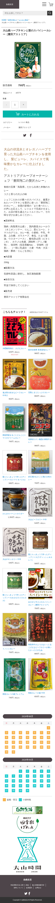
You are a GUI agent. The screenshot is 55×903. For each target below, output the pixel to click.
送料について (18, 888)
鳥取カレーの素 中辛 (36, 693)
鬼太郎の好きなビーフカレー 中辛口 (15, 394)
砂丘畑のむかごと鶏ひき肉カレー (40, 478)
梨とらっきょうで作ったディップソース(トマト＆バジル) (14, 478)
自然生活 (9, 4)
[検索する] (49, 13)
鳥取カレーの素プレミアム (13, 694)
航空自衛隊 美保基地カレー (39, 350)
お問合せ (38, 888)
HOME (4, 20)
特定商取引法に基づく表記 (20, 885)
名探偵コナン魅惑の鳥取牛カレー (40, 440)
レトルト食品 (23, 20)
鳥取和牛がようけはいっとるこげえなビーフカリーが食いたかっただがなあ (40, 647)
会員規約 (29, 888)
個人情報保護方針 (38, 885)
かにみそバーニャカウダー (13, 514)
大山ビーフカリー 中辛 (37, 519)
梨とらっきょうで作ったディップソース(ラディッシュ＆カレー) (40, 557)
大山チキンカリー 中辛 (12, 559)
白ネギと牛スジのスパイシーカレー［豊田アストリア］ (40, 603)
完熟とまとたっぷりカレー (39, 392)
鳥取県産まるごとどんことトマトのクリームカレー (14, 436)
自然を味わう (12, 20)
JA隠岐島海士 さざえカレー (14, 348)
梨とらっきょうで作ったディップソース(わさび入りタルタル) (14, 597)
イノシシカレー (9, 649)
